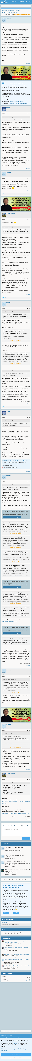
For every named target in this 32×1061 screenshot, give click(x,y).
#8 (29, 676)
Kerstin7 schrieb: (7, 733)
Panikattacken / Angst (12, 872)
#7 (29, 481)
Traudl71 (28, 980)
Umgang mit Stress (13, 864)
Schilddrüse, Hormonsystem (14, 850)
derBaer (6, 850)
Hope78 (6, 856)
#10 (29, 779)
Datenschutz (26, 1037)
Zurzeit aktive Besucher (8, 919)
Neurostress (11, 856)
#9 (29, 730)
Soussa (6, 864)
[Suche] (30, 1)
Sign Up (16, 912)
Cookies (4, 1035)
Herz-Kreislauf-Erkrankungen (10, 957)
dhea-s (21, 14)
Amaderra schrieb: (7, 117)
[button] (3, 825)
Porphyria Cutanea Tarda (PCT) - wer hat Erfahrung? (16, 965)
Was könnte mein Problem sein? (11, 952)
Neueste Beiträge (6, 938)
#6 (29, 417)
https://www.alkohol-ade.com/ (9, 621)
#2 (29, 113)
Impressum (8, 1037)
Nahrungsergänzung (8, 963)
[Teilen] (28, 25)
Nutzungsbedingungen (17, 1037)
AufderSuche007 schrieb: (9, 679)
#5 (29, 308)
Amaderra (5, 14)
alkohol (16, 14)
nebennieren (27, 14)
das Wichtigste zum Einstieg (16, 101)
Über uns (3, 1037)
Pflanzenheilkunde (8, 945)
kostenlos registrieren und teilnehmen (18, 103)
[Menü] (2, 1)
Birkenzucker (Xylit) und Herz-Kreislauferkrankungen (16, 954)
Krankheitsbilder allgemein (10, 968)
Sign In (6, 912)
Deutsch (10, 1035)
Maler (6, 872)
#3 (29, 178)
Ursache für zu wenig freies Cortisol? (14, 855)
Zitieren (28, 63)
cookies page (24, 514)
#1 (29, 24)
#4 (29, 219)
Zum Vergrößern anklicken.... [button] (16, 340)
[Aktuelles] (26, 1)
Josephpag (4, 922)
